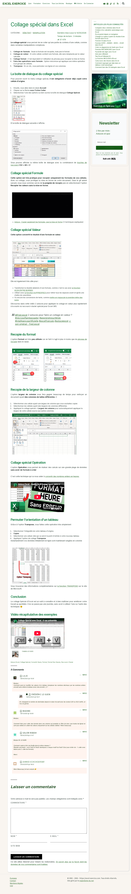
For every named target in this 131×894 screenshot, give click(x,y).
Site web (15, 846)
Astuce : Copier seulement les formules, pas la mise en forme (38, 222)
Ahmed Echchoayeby (34, 762)
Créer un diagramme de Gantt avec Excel (109, 47)
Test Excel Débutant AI (102, 56)
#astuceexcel (61, 321)
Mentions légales (16, 883)
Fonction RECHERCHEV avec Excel (107, 49)
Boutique (69, 3)
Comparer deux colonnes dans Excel (107, 28)
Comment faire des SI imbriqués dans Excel (110, 67)
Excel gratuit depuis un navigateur (106, 34)
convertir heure (36, 662)
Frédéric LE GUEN (27, 651)
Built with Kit (109, 158)
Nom (14, 836)
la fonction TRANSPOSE (67, 586)
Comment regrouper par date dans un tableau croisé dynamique (107, 64)
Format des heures (54, 662)
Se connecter (89, 3)
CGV (11, 886)
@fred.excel (21, 315)
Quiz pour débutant (101, 54)
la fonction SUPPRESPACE (35, 293)
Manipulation (39, 33)
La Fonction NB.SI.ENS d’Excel (105, 58)
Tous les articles (58, 3)
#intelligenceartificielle (26, 321)
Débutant (27, 33)
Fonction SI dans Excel (103, 41)
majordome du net (86, 881)
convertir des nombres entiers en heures (62, 476)
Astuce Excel (15, 662)
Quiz (30, 3)
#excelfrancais (46, 321)
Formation (37, 3)
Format (44, 662)
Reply (85, 675)
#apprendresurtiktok (50, 318)
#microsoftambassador (27, 318)
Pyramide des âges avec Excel (105, 52)
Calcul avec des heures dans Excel (107, 61)
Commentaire (18, 802)
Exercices (46, 3)
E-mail (54, 836)
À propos (13, 878)
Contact (13, 881)
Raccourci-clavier (67, 662)
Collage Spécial (25, 662)
